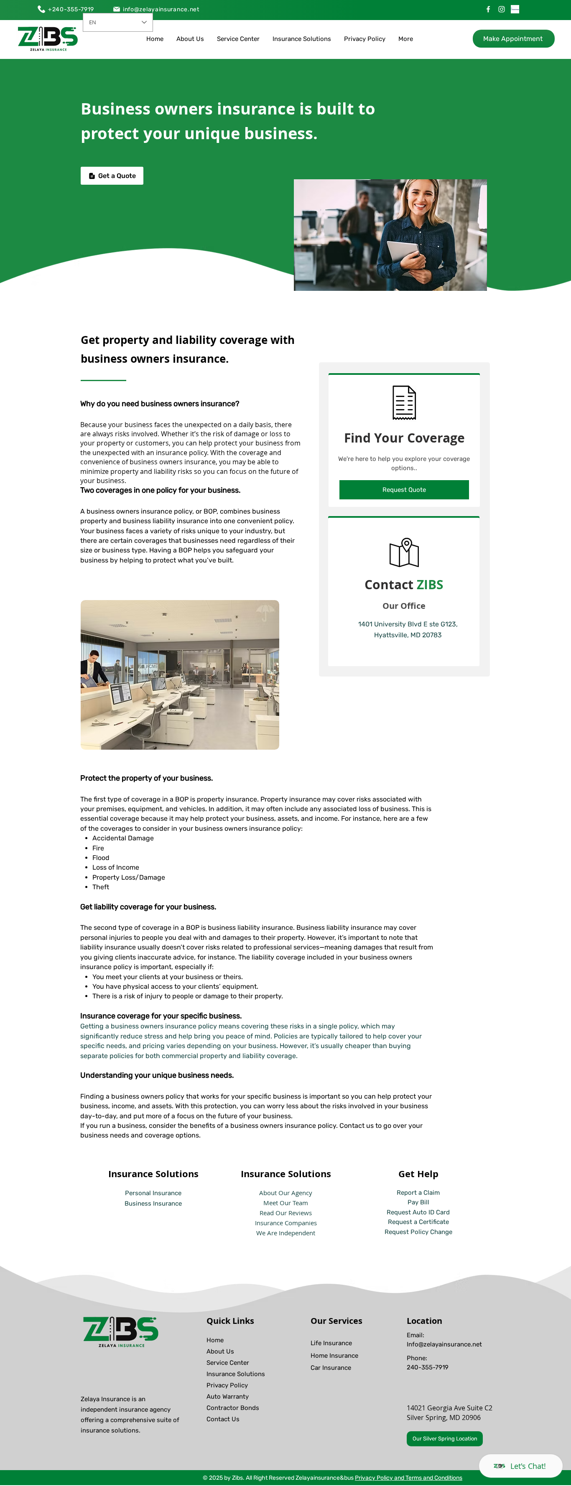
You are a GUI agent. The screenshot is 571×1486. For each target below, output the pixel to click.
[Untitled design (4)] (515, 9)
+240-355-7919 (71, 9)
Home (215, 1340)
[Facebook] (488, 9)
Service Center (227, 1362)
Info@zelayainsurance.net (444, 1344)
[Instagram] (501, 9)
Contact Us (223, 1419)
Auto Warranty (227, 1396)
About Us (220, 1351)
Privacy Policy (227, 1385)
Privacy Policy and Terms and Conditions (408, 1477)
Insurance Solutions (235, 1374)
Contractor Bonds (232, 1408)
